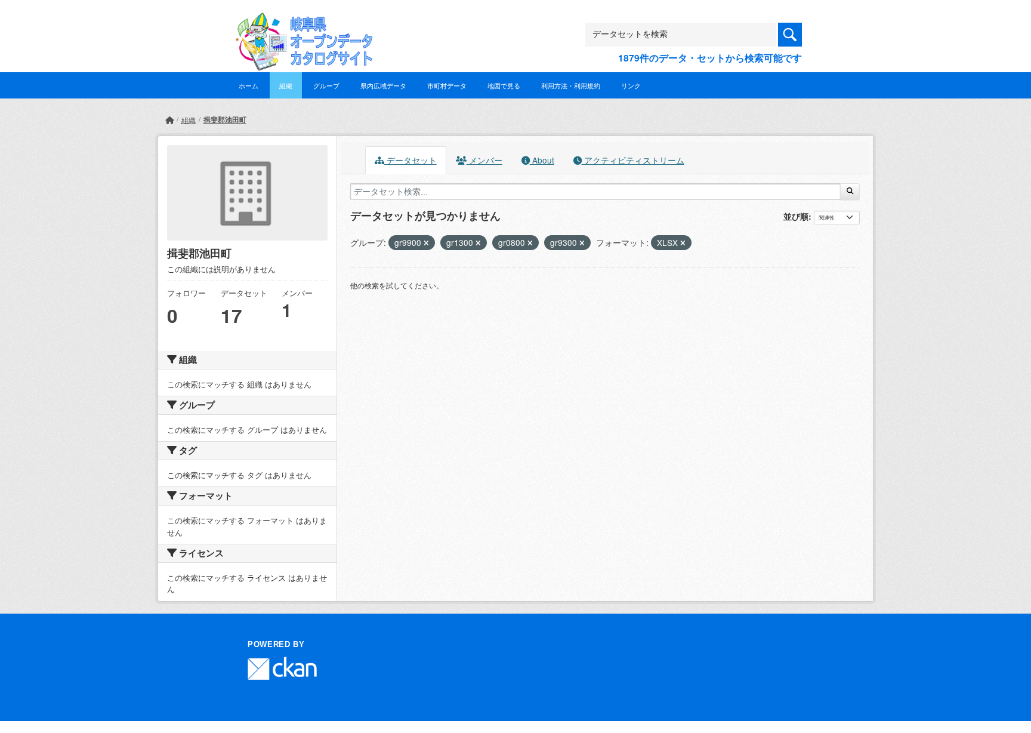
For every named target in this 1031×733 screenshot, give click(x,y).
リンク (631, 85)
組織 (285, 85)
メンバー (484, 160)
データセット (410, 160)
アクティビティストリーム (633, 160)
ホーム (248, 85)
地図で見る (503, 85)
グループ (326, 85)
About (542, 160)
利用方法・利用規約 (570, 85)
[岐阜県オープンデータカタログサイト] (300, 22)
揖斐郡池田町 (224, 119)
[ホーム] (169, 120)
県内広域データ (383, 85)
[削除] (426, 243)
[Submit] (850, 191)
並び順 (795, 216)
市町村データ (447, 85)
